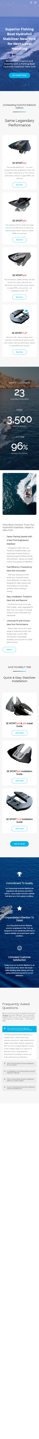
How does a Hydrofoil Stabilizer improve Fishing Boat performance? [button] (19, 1029)
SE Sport (5, 1015)
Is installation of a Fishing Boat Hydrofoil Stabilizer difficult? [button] (21, 1072)
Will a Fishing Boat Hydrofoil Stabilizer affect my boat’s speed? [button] (20, 1080)
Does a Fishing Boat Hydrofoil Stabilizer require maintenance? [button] (21, 1087)
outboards (8, 228)
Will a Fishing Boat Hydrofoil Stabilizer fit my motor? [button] (20, 1064)
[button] (35, 3)
